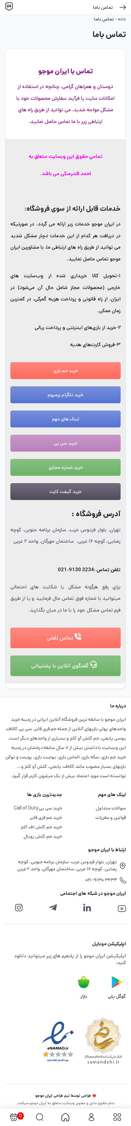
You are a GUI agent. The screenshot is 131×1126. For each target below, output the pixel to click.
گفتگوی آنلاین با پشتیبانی (60, 666)
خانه (122, 19)
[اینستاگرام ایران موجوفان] (19, 908)
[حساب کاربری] (91, 1117)
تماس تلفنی (61, 638)
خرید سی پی (65, 443)
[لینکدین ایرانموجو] (87, 908)
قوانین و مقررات (110, 817)
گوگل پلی (117, 996)
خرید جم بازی (65, 370)
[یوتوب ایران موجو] (122, 908)
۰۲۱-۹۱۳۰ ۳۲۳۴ (101, 880)
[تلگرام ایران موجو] (53, 908)
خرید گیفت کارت (65, 491)
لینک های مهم (65, 419)
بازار (83, 996)
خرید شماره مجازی (65, 467)
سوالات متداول (111, 808)
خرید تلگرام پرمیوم (65, 394)
